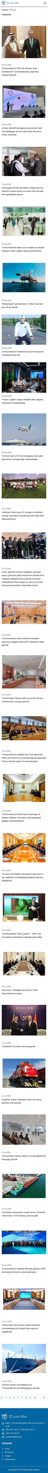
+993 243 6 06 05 (12, 1433)
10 (35, 1397)
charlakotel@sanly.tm (13, 1437)
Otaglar (7, 1456)
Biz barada (8, 1452)
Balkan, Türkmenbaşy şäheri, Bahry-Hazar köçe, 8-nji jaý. (25, 1424)
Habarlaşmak (9, 1459)
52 (44, 1397)
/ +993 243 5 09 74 (27, 1430)
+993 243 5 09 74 (12, 1430)
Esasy (7, 1449)
